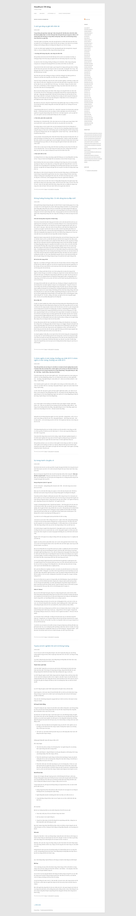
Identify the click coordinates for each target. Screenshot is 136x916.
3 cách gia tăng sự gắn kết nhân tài (47, 26)
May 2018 (86, 73)
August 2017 (86, 89)
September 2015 (87, 123)
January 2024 (87, 41)
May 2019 (86, 55)
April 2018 (86, 75)
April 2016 (86, 112)
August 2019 (86, 50)
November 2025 (87, 29)
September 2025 (87, 33)
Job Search (42, 13)
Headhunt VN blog (42, 7)
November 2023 (87, 43)
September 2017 (87, 87)
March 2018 (86, 77)
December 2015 (87, 118)
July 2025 (86, 36)
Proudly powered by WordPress (47, 910)
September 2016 (87, 106)
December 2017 (87, 82)
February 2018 (87, 78)
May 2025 (86, 38)
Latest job (87, 19)
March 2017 (86, 97)
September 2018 (87, 68)
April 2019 (86, 56)
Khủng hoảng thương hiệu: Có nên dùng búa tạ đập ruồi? (55, 198)
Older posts (37, 904)
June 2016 (86, 111)
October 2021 (87, 44)
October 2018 (87, 67)
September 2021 (87, 46)
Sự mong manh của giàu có (44, 460)
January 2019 (87, 61)
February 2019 (87, 60)
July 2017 (86, 90)
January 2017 (87, 99)
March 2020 (86, 48)
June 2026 (86, 28)
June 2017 (86, 92)
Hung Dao (57, 189)
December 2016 (87, 101)
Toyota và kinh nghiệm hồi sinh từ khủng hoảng (51, 646)
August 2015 (86, 124)
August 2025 (86, 34)
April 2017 (86, 95)
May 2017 (86, 94)
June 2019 (86, 53)
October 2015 (87, 121)
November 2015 (87, 119)
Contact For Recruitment (64, 13)
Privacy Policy (36, 910)
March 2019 (86, 58)
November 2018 (87, 65)
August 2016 (86, 107)
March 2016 (86, 114)
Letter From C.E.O (51, 13)
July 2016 (86, 109)
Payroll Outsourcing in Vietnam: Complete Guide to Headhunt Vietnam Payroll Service (93, 160)
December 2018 (87, 63)
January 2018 (87, 80)
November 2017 (87, 84)
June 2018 (86, 72)
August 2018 (86, 70)
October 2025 (87, 31)
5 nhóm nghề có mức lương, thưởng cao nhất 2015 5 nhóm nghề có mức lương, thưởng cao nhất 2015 (55, 359)
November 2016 (87, 102)
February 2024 (87, 39)
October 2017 (87, 85)
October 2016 (87, 104)
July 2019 (86, 51)
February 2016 (87, 116)
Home (35, 13)
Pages (45, 189)
